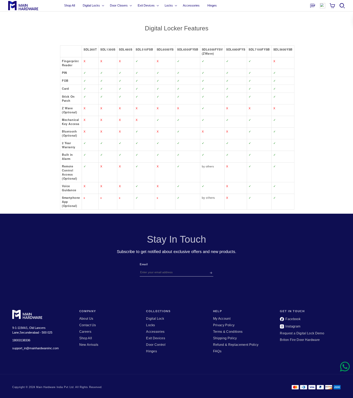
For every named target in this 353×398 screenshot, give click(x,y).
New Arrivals (88, 344)
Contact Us (87, 325)
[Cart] (332, 5)
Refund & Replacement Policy (236, 344)
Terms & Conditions (228, 331)
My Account (221, 318)
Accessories (155, 331)
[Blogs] (312, 5)
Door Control (155, 344)
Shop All (69, 5)
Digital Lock (155, 318)
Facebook (292, 319)
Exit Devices (155, 338)
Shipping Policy (225, 338)
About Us (86, 318)
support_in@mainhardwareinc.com (35, 348)
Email (144, 264)
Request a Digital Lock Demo (302, 333)
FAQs (217, 351)
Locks (150, 325)
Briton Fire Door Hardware (300, 340)
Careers (85, 331)
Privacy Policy (224, 325)
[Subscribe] (211, 272)
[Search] (342, 5)
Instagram (292, 326)
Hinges (151, 351)
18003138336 (21, 340)
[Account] (322, 5)
